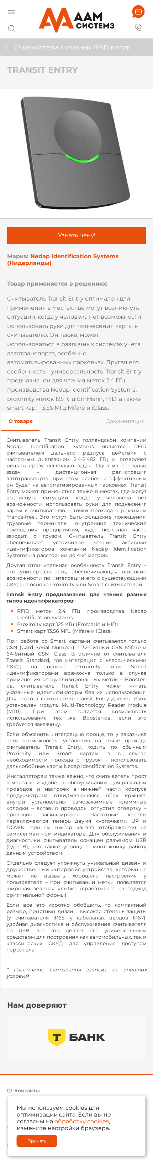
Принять (37, 1141)
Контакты (27, 1090)
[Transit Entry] (76, 154)
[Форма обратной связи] (138, 11)
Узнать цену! (76, 235)
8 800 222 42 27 (138, 27)
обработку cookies (81, 1121)
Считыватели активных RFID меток (72, 47)
